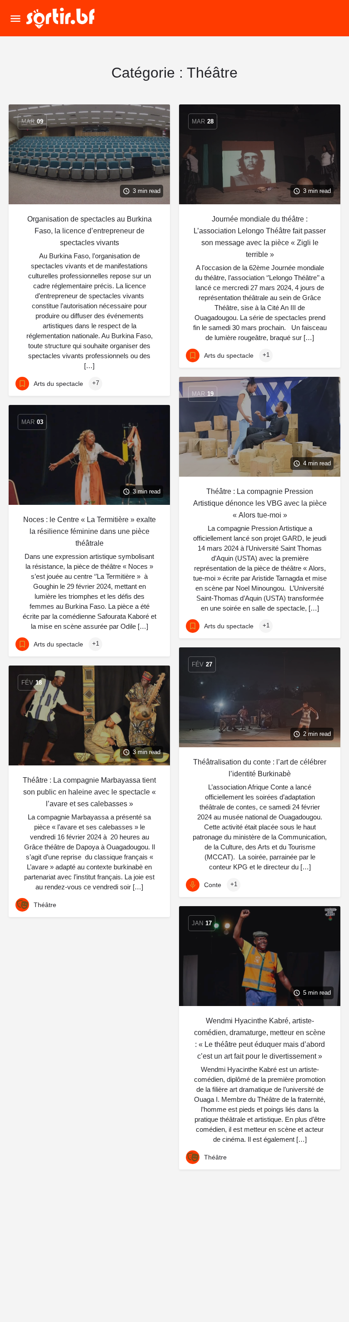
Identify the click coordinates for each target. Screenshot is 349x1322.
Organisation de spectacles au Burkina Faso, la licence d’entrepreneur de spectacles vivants (89, 231)
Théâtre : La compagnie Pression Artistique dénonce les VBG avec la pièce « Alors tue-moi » (260, 503)
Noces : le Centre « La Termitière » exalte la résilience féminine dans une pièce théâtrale (89, 531)
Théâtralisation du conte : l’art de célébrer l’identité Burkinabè (259, 768)
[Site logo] (61, 18)
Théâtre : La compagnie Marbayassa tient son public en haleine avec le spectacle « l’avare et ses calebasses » (89, 792)
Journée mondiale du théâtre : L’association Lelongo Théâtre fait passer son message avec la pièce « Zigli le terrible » (260, 236)
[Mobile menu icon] (15, 18)
